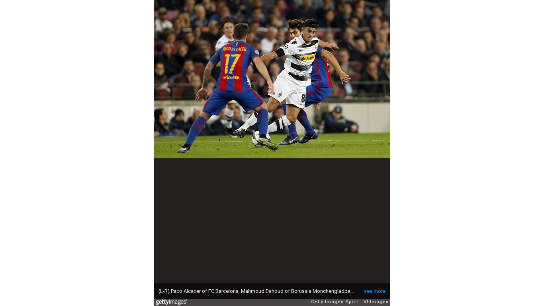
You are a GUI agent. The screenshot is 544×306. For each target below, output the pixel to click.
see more (374, 291)
